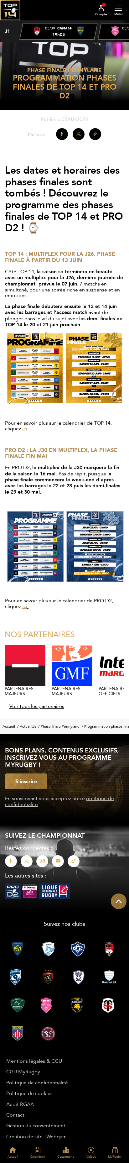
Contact (15, 1114)
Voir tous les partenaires (36, 706)
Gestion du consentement (35, 1125)
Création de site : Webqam (36, 1136)
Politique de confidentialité (37, 1082)
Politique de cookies (29, 1093)
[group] (58, 32)
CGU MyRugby (23, 1071)
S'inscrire (26, 781)
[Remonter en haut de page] (118, 901)
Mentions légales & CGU (34, 1061)
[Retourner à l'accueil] (10, 22)
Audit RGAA (20, 1104)
